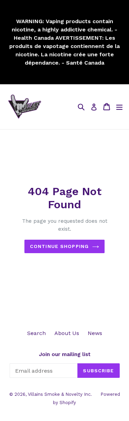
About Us (66, 333)
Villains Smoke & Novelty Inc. (60, 394)
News (95, 333)
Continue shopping (59, 246)
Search (36, 333)
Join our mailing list (64, 354)
